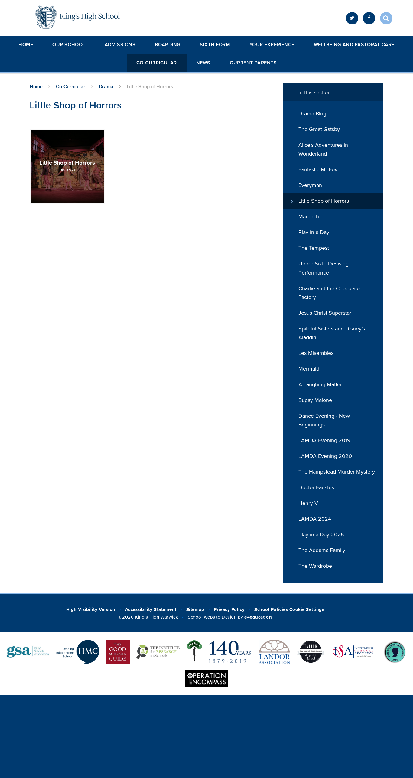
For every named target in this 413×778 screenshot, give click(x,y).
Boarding (167, 45)
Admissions (120, 45)
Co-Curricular (156, 63)
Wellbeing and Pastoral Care (354, 45)
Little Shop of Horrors (150, 87)
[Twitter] (352, 18)
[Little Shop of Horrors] (67, 166)
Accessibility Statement (151, 609)
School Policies (271, 609)
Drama (106, 87)
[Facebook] (369, 18)
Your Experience (271, 45)
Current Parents (253, 63)
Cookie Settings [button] (306, 609)
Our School (68, 45)
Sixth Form (215, 45)
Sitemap (195, 609)
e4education (258, 617)
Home (25, 45)
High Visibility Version (90, 609)
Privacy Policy (229, 609)
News (203, 63)
